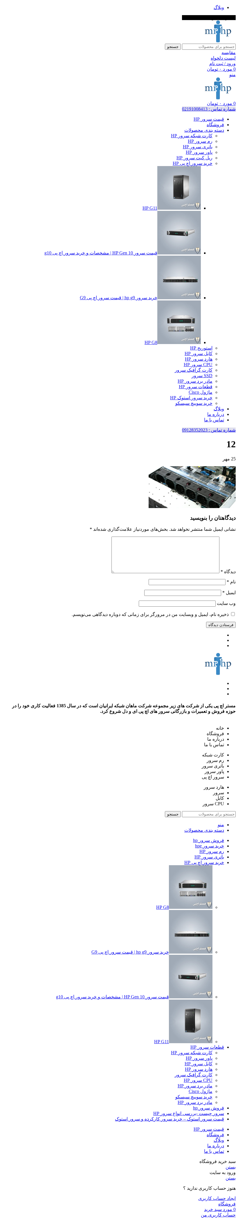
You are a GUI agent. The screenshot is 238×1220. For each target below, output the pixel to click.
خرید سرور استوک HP (191, 397)
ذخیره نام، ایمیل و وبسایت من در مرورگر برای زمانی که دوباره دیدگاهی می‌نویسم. (150, 614)
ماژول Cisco (200, 392)
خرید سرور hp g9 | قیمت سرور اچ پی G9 (118, 297)
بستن (231, 1166)
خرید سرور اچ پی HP (192, 163)
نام (231, 581)
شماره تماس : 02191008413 (209, 108)
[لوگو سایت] (218, 40)
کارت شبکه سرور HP (191, 135)
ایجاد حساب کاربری (217, 1198)
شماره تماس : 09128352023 (209, 430)
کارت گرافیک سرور (193, 370)
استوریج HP (201, 347)
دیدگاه (228, 571)
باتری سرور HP (197, 146)
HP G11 (150, 208)
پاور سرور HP (199, 152)
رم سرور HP (200, 141)
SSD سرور (202, 375)
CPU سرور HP (198, 364)
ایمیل (229, 592)
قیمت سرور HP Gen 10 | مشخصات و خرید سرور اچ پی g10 (100, 252)
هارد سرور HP (198, 359)
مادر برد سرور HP (195, 381)
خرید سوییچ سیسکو (193, 403)
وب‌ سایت (226, 603)
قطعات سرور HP (195, 386)
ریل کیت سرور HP (194, 157)
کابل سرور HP (198, 353)
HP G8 (151, 342)
